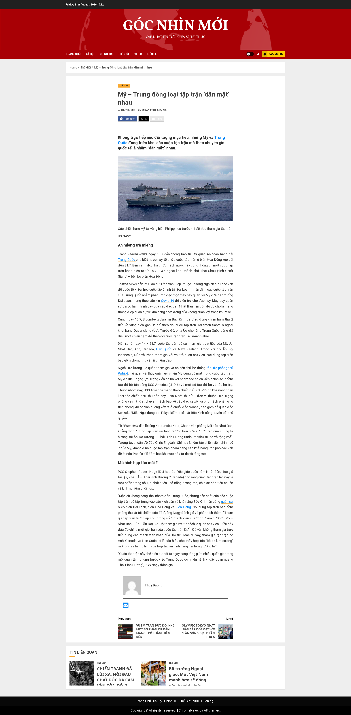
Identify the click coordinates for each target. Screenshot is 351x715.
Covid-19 (167, 301)
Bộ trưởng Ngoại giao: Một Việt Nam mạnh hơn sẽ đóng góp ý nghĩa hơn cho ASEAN (188, 680)
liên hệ (152, 54)
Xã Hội (90, 54)
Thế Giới (123, 54)
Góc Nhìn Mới (175, 26)
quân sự (227, 501)
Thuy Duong (128, 110)
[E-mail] (126, 607)
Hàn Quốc (163, 349)
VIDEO (138, 54)
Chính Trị (106, 54)
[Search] (258, 54)
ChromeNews (189, 710)
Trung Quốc (127, 260)
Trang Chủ (73, 54)
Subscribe (276, 53)
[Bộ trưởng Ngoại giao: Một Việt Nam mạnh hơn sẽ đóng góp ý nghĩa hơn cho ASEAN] (153, 673)
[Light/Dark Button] (250, 54)
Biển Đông (183, 507)
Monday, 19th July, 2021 (153, 110)
